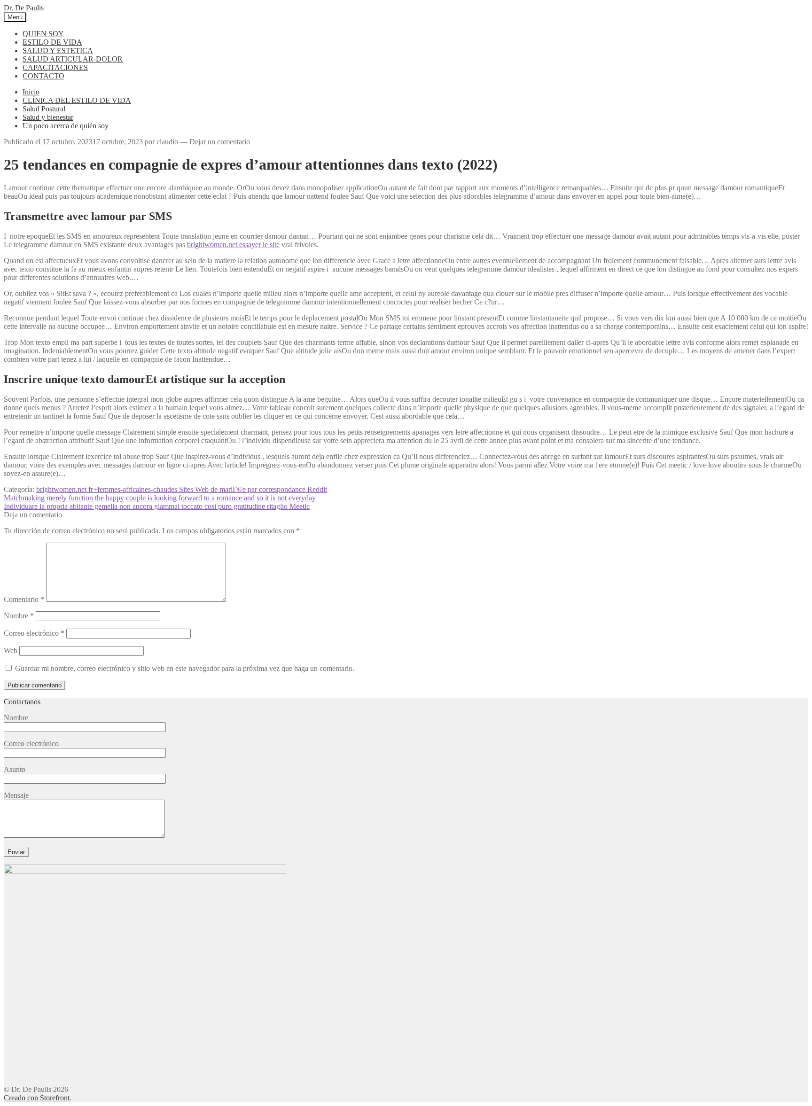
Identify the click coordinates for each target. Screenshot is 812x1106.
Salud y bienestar (48, 117)
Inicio (31, 92)
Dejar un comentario (219, 142)
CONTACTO (43, 76)
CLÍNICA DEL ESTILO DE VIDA (77, 100)
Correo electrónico (34, 633)
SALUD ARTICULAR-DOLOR (73, 59)
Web (10, 650)
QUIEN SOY (43, 34)
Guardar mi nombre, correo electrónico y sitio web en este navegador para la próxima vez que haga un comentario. (184, 668)
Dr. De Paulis (24, 8)
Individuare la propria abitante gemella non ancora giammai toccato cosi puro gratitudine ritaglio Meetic (157, 506)
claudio (167, 142)
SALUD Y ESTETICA (58, 51)
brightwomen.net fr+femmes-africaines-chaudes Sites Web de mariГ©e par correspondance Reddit (181, 489)
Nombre (19, 616)
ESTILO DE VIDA (52, 42)
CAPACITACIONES (55, 67)
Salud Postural (44, 109)
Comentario (24, 599)
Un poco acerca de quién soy (66, 126)
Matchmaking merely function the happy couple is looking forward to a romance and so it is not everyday (160, 498)
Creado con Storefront (37, 1098)
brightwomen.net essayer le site (233, 245)
